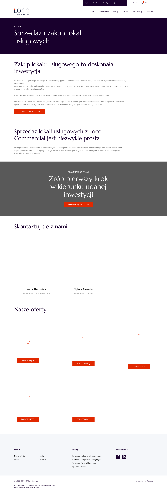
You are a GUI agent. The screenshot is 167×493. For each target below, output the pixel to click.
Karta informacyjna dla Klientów (26, 487)
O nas (92, 11)
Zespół (125, 11)
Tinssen (150, 481)
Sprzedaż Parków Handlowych (83, 352)
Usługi (115, 11)
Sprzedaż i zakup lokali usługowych (87, 456)
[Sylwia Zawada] (83, 262)
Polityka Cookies (20, 485)
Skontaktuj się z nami (78, 204)
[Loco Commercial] (21, 12)
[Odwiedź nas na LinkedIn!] (124, 457)
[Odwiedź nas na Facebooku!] (118, 457)
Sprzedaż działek (27, 352)
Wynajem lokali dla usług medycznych (27, 407)
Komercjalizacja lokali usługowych (83, 407)
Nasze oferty (104, 11)
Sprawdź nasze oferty (29, 111)
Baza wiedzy (137, 11)
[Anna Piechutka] (36, 262)
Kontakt (150, 11)
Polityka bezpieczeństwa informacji (42, 485)
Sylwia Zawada (83, 289)
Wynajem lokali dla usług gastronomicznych (139, 352)
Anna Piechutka (36, 289)
